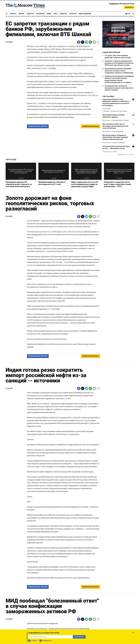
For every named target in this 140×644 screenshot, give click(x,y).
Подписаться (70, 333)
